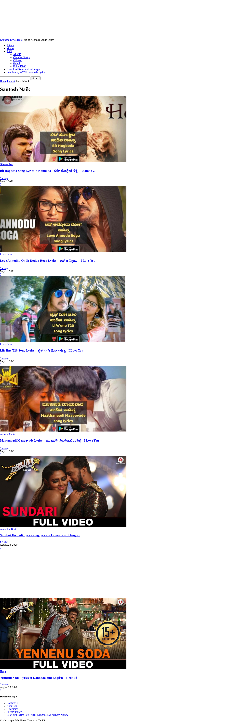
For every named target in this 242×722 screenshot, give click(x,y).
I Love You (6, 254)
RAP (9, 51)
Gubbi (16, 63)
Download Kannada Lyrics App (23, 69)
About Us (12, 706)
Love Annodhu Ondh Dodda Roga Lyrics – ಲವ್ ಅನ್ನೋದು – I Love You (47, 260)
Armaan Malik (7, 434)
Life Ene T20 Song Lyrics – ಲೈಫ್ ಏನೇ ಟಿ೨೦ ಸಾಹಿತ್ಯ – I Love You (41, 350)
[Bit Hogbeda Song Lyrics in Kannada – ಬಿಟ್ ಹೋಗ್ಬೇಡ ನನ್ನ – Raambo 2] (63, 161)
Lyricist (11, 81)
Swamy (4, 178)
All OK (17, 54)
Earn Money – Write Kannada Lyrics (26, 72)
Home (3, 81)
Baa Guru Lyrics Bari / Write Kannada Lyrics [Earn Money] (38, 714)
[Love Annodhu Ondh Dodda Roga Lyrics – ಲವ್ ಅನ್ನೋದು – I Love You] (63, 251)
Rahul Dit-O (19, 66)
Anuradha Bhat (8, 529)
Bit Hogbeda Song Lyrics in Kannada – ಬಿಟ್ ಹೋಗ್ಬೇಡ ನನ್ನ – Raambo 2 (47, 170)
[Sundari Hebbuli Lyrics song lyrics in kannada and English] (63, 526)
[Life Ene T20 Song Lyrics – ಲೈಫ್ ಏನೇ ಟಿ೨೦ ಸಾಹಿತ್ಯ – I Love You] (63, 341)
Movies (10, 48)
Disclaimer (12, 708)
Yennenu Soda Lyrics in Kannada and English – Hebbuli (38, 677)
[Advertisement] (121, 574)
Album (10, 45)
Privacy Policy (14, 711)
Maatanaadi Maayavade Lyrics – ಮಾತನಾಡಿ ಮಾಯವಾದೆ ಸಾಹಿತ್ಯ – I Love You (49, 440)
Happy (3, 671)
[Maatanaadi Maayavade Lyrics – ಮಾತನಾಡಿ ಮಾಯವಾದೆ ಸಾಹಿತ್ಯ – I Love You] (63, 431)
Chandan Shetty (21, 57)
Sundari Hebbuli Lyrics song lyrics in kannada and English (40, 535)
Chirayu (17, 60)
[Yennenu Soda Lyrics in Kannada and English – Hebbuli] (63, 668)
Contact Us (12, 703)
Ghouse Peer (6, 164)
